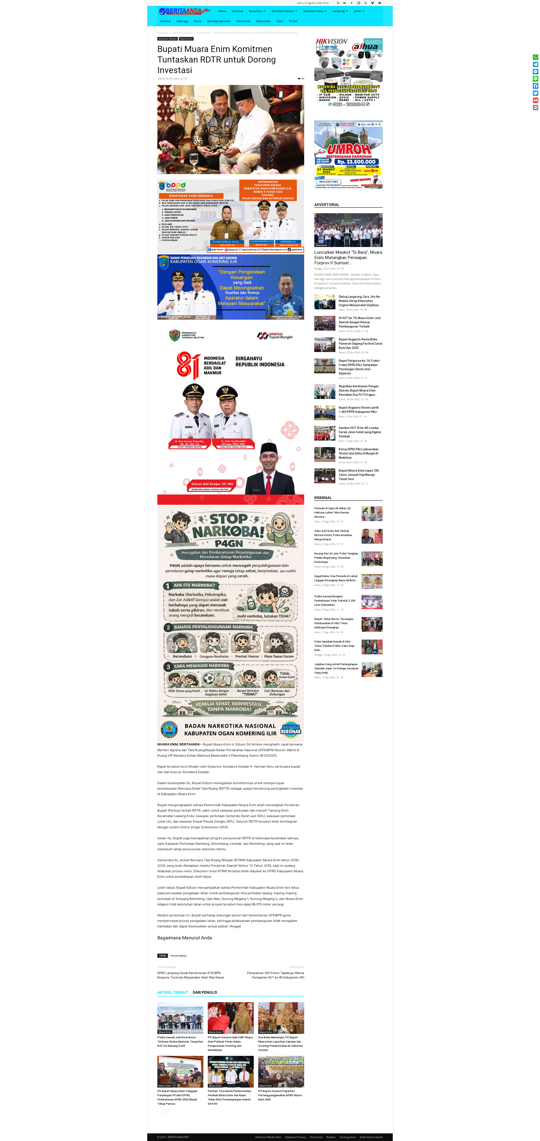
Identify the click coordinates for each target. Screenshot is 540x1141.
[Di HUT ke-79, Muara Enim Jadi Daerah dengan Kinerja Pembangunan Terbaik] (324, 323)
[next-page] (166, 1112)
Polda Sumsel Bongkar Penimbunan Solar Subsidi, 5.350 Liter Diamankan (334, 600)
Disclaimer (316, 1137)
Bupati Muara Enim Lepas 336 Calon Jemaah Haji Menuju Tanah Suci (359, 475)
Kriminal (165, 21)
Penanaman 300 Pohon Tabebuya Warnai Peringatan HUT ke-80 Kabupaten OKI (275, 975)
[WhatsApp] (535, 57)
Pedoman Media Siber (268, 1137)
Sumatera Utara (313, 11)
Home (222, 11)
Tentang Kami (348, 1137)
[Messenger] (535, 71)
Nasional (237, 11)
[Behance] (345, 3)
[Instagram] (358, 3)
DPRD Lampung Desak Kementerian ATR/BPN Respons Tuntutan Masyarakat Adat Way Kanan (190, 975)
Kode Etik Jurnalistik (371, 1137)
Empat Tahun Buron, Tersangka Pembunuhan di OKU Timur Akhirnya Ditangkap (333, 623)
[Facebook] (351, 3)
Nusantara (255, 11)
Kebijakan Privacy (295, 1137)
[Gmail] (535, 100)
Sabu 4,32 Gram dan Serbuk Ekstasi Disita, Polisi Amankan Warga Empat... (333, 535)
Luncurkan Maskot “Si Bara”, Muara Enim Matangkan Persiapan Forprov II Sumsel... (348, 257)
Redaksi (331, 1137)
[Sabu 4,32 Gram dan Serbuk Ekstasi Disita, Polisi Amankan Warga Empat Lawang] (372, 536)
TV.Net (293, 21)
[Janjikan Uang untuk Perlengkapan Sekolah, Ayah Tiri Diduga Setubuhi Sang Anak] (372, 669)
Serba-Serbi (263, 21)
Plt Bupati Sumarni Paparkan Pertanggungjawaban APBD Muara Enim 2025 (280, 1095)
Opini (279, 21)
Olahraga (182, 21)
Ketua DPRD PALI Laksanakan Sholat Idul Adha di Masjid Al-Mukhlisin (359, 453)
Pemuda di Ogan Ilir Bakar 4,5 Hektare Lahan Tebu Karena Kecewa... (332, 512)
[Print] (535, 107)
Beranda (162, 32)
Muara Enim (204, 32)
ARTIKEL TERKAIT (172, 992)
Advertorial (243, 21)
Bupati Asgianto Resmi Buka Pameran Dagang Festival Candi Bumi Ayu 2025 (360, 343)
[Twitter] (365, 3)
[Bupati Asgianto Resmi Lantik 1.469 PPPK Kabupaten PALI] (324, 412)
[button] (338, 2)
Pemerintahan (178, 955)
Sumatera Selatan (283, 11)
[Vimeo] (372, 3)
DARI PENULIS (205, 992)
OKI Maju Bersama (218, 21)
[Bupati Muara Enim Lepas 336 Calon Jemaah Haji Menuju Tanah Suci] (324, 475)
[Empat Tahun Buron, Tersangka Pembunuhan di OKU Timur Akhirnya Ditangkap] (372, 624)
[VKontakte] (379, 3)
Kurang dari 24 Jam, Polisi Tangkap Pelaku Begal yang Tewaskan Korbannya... (336, 558)
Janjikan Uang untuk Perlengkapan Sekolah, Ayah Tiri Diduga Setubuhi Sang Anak (336, 668)
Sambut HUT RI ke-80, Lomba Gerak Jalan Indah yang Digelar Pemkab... (360, 432)
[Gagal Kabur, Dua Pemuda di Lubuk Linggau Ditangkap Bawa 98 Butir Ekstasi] (372, 581)
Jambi (357, 11)
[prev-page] (160, 1112)
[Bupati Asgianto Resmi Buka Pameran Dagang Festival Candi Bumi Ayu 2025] (324, 344)
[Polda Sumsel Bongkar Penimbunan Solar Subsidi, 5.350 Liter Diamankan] (372, 601)
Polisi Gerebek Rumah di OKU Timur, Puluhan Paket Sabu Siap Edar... (334, 646)
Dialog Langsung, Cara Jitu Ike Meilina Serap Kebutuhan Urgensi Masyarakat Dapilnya (359, 301)
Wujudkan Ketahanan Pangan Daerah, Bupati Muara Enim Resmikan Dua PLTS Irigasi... (359, 390)
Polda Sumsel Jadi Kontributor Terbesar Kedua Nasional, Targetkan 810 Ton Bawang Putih (180, 1041)
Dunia (197, 21)
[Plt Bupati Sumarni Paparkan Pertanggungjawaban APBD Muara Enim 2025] (281, 1072)
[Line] (535, 78)
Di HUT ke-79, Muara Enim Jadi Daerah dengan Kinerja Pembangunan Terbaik (360, 322)
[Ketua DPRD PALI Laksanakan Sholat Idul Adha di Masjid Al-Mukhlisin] (324, 454)
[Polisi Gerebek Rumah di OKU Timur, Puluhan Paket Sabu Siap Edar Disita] (372, 647)
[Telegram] (535, 64)
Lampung (339, 11)
